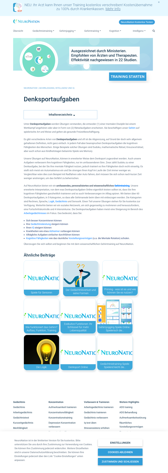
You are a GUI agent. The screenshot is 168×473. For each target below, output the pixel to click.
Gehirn (132, 127)
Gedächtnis (61, 201)
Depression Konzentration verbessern (62, 424)
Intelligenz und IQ (64, 88)
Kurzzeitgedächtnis (23, 422)
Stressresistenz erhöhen (96, 428)
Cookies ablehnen (120, 452)
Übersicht (18, 30)
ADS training (125, 407)
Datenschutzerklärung (41, 452)
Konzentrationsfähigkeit (61, 412)
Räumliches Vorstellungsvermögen (131, 424)
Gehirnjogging (46, 88)
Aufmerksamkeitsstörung (132, 417)
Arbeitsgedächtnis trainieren (99, 407)
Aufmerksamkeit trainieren (63, 407)
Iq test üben (90, 422)
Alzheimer (54, 231)
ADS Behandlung (128, 412)
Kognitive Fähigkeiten (37, 238)
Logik (51, 201)
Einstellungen (120, 442)
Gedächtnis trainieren (95, 412)
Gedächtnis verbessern (96, 417)
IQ (33, 227)
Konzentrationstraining (60, 417)
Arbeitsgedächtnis (22, 412)
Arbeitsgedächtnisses (35, 213)
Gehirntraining (122, 185)
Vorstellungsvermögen (80, 238)
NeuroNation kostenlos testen (137, 22)
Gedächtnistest (21, 417)
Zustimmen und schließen (120, 461)
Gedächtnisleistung (41, 224)
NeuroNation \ (31, 88)
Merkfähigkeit (20, 428)
